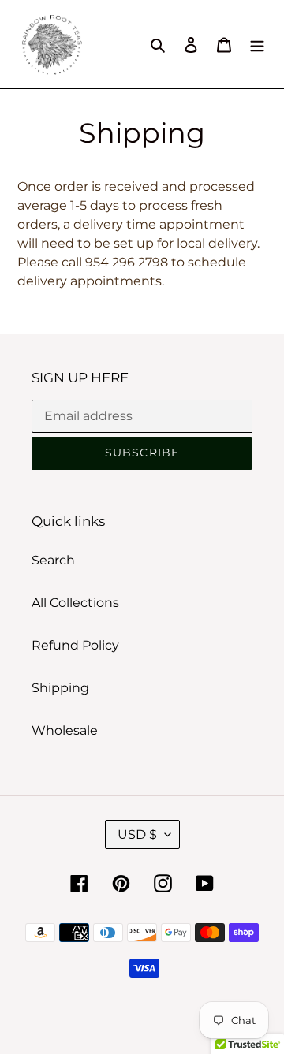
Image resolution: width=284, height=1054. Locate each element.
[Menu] (257, 44)
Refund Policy (75, 645)
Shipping (60, 687)
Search (53, 560)
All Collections (75, 602)
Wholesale (65, 730)
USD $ (137, 834)
